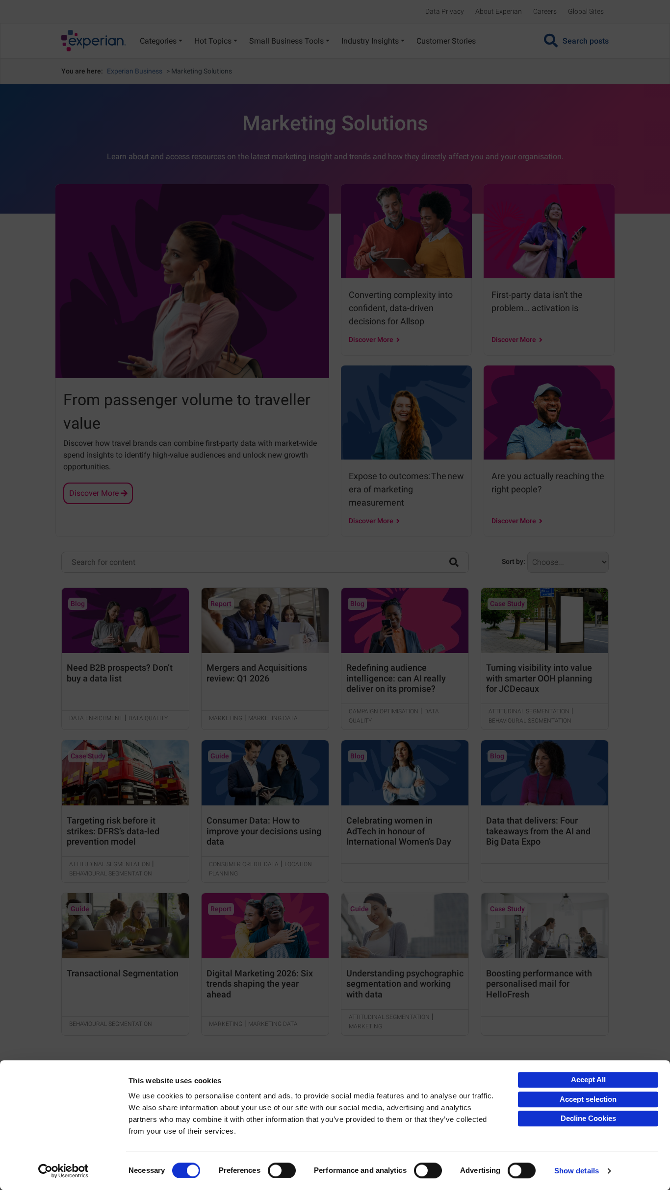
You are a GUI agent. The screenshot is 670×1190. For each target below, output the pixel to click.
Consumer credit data (244, 864)
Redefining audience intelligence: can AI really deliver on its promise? (396, 678)
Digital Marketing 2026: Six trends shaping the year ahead (259, 983)
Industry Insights (370, 41)
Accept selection (588, 1099)
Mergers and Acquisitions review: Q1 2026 (256, 672)
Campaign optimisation (383, 711)
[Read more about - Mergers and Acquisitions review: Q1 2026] (265, 620)
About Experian (498, 11)
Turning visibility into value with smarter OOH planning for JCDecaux (539, 678)
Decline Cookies (588, 1118)
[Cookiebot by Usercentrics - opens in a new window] (63, 1171)
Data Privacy (444, 11)
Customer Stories (446, 41)
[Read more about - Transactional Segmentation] (125, 925)
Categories (158, 41)
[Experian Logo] (93, 40)
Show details (576, 1170)
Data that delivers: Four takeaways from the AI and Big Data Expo (538, 831)
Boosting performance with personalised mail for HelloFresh (539, 983)
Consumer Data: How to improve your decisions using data (263, 831)
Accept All (588, 1079)
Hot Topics (213, 41)
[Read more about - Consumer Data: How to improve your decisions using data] (265, 772)
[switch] (282, 1170)
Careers (545, 11)
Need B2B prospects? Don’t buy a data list (120, 672)
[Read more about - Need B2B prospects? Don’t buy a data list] (125, 620)
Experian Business (134, 71)
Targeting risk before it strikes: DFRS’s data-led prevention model (113, 831)
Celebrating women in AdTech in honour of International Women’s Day (398, 831)
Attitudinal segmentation (529, 711)
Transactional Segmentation (123, 973)
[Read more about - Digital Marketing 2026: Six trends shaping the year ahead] (265, 925)
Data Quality (148, 718)
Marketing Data (273, 718)
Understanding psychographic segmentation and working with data (405, 983)
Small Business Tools (286, 41)
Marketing (225, 718)
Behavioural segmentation (530, 720)
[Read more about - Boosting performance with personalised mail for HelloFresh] (544, 925)
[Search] (453, 561)
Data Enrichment (96, 718)
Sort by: (513, 561)
